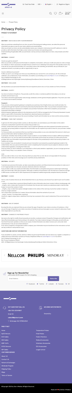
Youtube (61, 284)
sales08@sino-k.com (15, 317)
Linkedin (51, 284)
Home (3, 22)
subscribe (53, 278)
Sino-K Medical (66, 390)
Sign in (67, 4)
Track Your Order (29, 4)
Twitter (41, 284)
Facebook (31, 284)
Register (61, 4)
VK (69, 284)
